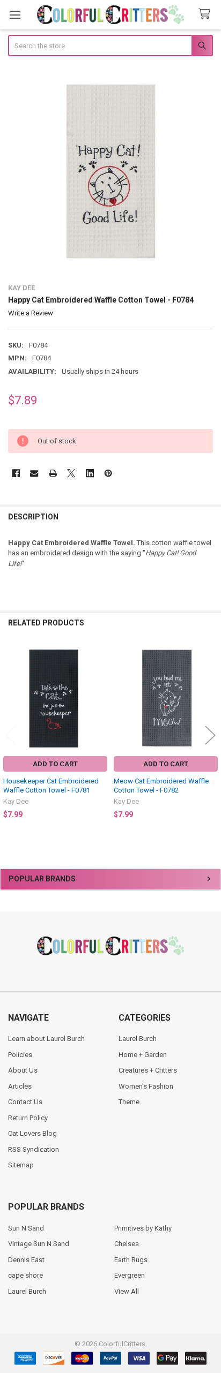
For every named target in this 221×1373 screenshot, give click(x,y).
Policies (20, 1055)
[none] (110, 171)
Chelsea (126, 1244)
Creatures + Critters (148, 1070)
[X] (71, 473)
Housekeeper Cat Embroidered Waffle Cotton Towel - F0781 (51, 785)
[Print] (53, 473)
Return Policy (28, 1118)
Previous (10, 735)
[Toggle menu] (15, 14)
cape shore (25, 1275)
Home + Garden (143, 1055)
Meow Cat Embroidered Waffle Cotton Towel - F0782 (161, 785)
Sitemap (21, 1165)
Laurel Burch (138, 1039)
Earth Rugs (131, 1260)
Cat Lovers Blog (32, 1133)
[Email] (34, 473)
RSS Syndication (33, 1149)
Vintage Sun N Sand (38, 1244)
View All (126, 1291)
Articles (20, 1086)
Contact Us (25, 1102)
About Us (23, 1070)
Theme (129, 1102)
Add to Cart (55, 764)
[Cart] (206, 14)
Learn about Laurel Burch (46, 1039)
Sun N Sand (26, 1228)
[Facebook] (16, 473)
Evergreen (129, 1275)
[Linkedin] (90, 473)
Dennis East (26, 1260)
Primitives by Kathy (143, 1228)
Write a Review (30, 313)
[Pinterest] (108, 473)
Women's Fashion (146, 1086)
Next (210, 735)
